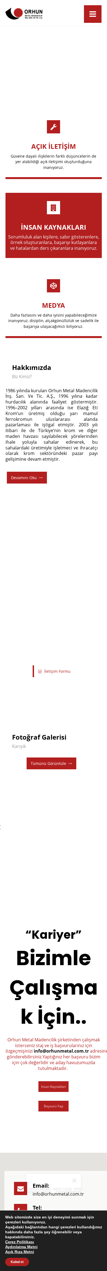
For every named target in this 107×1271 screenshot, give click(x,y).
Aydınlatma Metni (21, 1247)
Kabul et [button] (17, 1262)
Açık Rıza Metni (19, 1252)
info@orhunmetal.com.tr (61, 1051)
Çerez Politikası (19, 1242)
